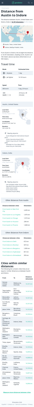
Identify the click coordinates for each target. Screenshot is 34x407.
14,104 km (29, 363)
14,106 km (29, 378)
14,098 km (29, 358)
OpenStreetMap (29, 41)
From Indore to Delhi (9, 241)
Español (4, 404)
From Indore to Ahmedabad (12, 255)
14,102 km (29, 309)
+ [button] (3, 28)
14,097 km (29, 373)
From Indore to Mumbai (10, 245)
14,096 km (29, 384)
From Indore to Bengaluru (11, 248)
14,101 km (29, 284)
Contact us (11, 404)
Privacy (30, 404)
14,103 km (29, 336)
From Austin (5, 8)
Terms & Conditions (21, 404)
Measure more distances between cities (17, 392)
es (32, 3)
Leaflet (22, 41)
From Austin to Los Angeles (11, 215)
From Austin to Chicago (10, 218)
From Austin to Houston (10, 222)
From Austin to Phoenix (10, 225)
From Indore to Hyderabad (11, 252)
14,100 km (29, 314)
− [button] (3, 30)
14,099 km (29, 342)
